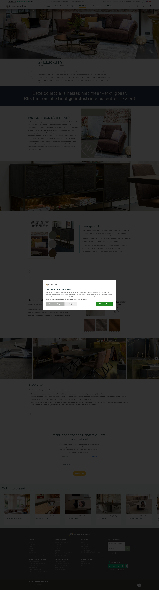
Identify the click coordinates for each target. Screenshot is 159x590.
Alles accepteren (104, 304)
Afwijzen (71, 304)
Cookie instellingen (55, 304)
